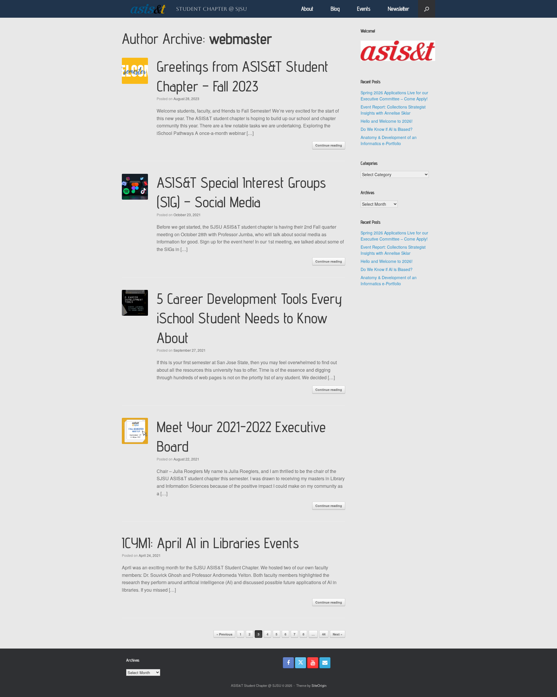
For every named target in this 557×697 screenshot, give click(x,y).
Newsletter (398, 9)
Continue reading (328, 145)
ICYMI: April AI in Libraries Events (210, 543)
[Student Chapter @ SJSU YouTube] (312, 662)
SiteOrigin (319, 685)
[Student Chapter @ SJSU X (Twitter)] (300, 662)
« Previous (224, 634)
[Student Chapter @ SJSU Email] (324, 662)
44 (323, 634)
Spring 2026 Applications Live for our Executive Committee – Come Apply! (394, 96)
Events (363, 9)
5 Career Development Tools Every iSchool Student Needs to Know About (249, 318)
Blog (335, 9)
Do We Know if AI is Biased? (387, 129)
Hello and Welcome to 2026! (387, 121)
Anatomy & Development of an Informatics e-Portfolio (389, 140)
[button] (426, 9)
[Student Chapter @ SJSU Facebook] (288, 662)
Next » (337, 634)
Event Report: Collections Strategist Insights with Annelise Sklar (393, 110)
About (307, 9)
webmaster (240, 38)
